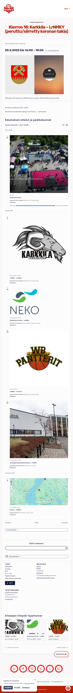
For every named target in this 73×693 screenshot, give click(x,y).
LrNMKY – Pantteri (16, 391)
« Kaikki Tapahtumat (36, 22)
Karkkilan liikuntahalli (11, 592)
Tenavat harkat (61, 647)
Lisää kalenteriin (14, 556)
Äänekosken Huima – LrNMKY (19, 320)
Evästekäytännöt (57, 681)
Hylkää (17, 687)
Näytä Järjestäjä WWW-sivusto (45, 578)
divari (6, 578)
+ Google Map (9, 599)
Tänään (36, 522)
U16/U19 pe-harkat (13, 647)
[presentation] (14, 627)
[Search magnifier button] (66, 548)
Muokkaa (26, 687)
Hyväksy (8, 687)
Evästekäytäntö (29, 683)
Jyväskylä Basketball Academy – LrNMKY (23, 463)
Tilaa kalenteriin (11, 530)
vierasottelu (17, 578)
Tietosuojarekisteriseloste (41, 681)
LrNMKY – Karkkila (16, 278)
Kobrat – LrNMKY (15, 510)
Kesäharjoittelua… (16, 197)
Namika (38, 566)
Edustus (11, 578)
